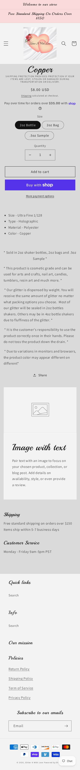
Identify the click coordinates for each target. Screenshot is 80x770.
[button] (6, 43)
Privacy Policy (20, 697)
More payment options (40, 196)
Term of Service (21, 688)
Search (14, 595)
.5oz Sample (39, 135)
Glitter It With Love (34, 762)
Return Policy (19, 669)
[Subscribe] (66, 726)
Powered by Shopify (53, 762)
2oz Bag (53, 125)
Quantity (40, 146)
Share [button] (42, 375)
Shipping (26, 95)
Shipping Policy (21, 678)
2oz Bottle (28, 125)
